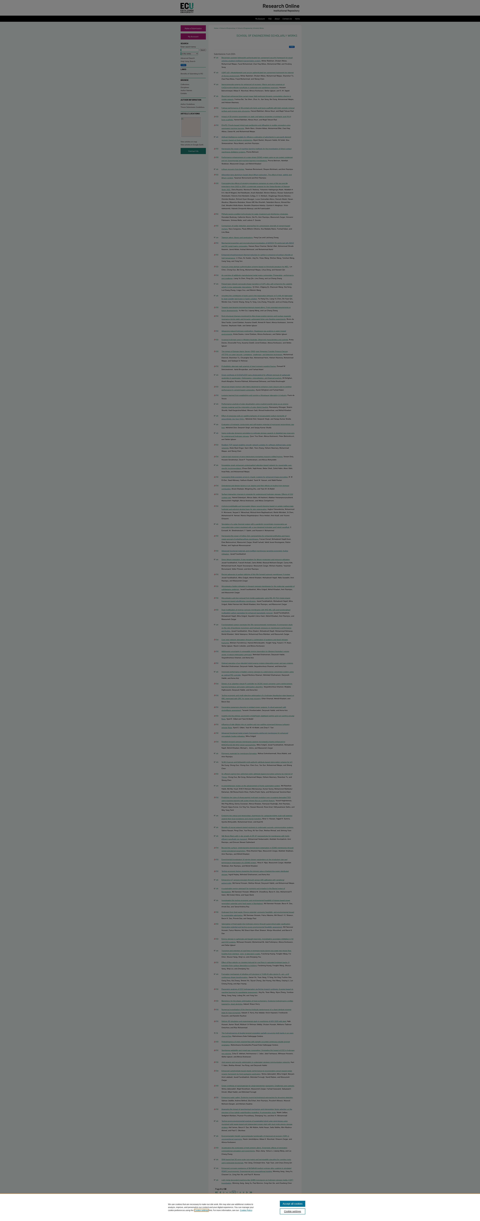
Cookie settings (201, 1210)
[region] (240, 1207)
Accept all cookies (292, 1203)
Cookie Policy (246, 1210)
